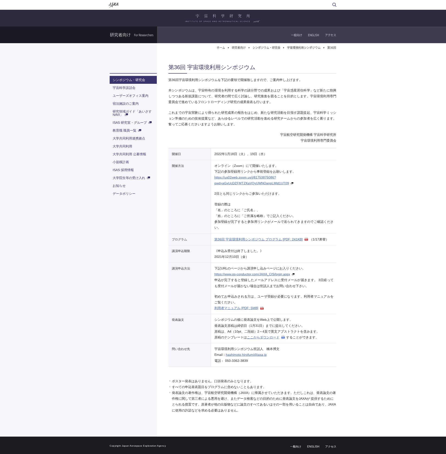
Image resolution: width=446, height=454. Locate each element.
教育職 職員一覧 (124, 130)
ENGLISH (313, 35)
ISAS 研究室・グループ (130, 122)
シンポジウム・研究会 (129, 80)
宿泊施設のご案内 (126, 103)
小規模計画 (121, 162)
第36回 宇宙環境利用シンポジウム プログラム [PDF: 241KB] (258, 239)
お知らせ (119, 186)
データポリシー (124, 193)
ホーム (221, 47)
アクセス (330, 35)
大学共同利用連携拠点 (129, 138)
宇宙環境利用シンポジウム (304, 47)
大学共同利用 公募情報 (129, 154)
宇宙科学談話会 (124, 88)
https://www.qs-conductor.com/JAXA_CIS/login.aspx (252, 274)
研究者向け (239, 47)
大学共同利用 (122, 146)
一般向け (296, 35)
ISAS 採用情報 (123, 170)
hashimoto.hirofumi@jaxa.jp (246, 355)
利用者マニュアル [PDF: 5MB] (236, 308)
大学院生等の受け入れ (129, 178)
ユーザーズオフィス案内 (130, 95)
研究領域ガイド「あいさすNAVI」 (132, 113)
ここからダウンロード (263, 337)
